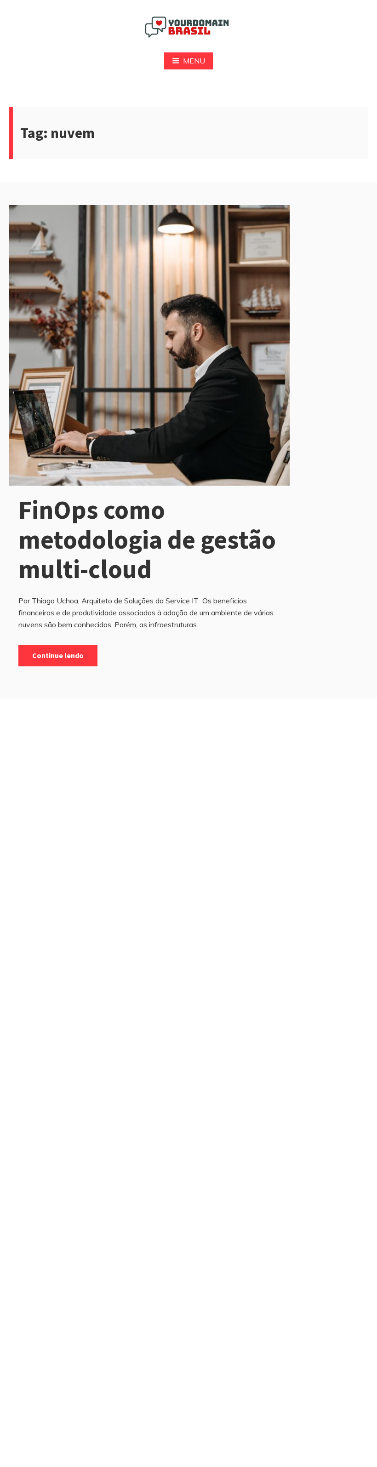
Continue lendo (58, 655)
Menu (194, 60)
